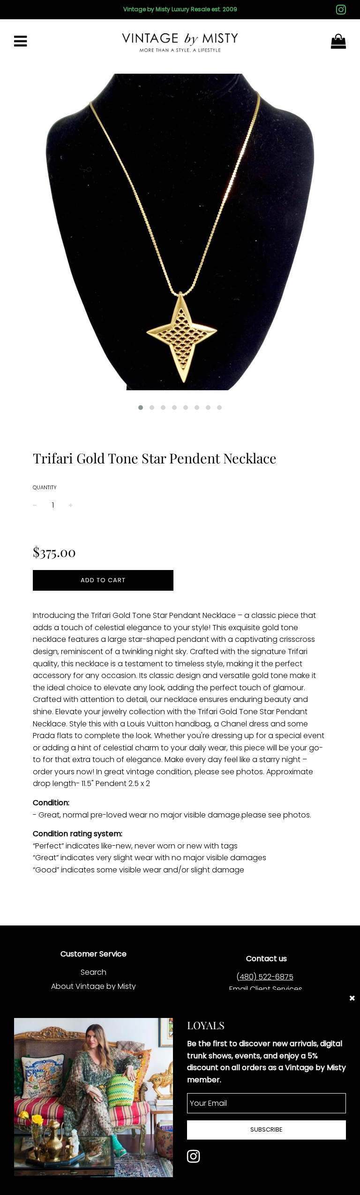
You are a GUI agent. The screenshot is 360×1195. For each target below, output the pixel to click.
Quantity (45, 487)
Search (93, 972)
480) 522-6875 (266, 976)
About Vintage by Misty (93, 986)
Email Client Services (265, 989)
